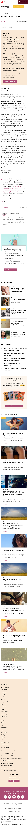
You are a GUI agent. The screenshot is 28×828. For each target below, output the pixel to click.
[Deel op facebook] (20, 207)
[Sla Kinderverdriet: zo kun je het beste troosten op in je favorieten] (25, 447)
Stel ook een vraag (10, 81)
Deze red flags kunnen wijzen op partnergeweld (12, 364)
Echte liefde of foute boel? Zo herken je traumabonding (14, 354)
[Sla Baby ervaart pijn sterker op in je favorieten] (25, 508)
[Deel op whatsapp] (26, 207)
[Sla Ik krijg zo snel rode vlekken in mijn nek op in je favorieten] (25, 535)
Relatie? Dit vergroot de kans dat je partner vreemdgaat (15, 369)
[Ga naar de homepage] (5, 7)
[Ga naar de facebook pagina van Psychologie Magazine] (5, 797)
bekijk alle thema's (15, 201)
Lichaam (6, 201)
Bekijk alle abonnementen (14, 406)
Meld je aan (13, 781)
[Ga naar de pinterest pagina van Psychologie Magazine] (22, 797)
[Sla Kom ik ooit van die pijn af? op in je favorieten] (25, 593)
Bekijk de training (10, 270)
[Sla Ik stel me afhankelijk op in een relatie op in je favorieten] (25, 564)
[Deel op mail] (23, 207)
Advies (6, 13)
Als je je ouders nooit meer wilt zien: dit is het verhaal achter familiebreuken (15, 349)
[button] (23, 2)
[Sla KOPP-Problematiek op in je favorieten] (25, 649)
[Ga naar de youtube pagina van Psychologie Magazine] (14, 797)
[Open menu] (26, 6)
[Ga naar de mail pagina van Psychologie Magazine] (9, 797)
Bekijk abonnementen (18, 6)
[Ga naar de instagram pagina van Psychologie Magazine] (18, 797)
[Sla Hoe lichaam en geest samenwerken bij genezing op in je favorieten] (25, 418)
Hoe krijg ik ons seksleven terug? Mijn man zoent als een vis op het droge (14, 359)
